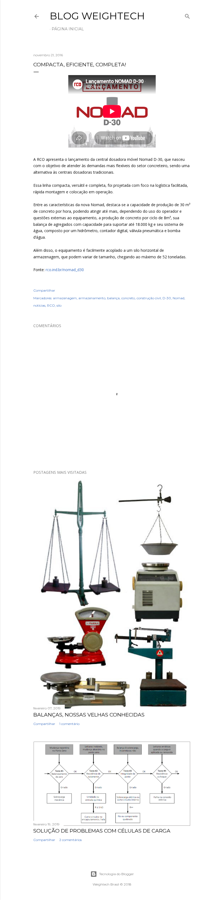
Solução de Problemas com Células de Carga (101, 831)
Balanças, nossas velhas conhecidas (89, 715)
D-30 (167, 298)
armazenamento (91, 298)
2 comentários (70, 840)
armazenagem (65, 298)
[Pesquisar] (187, 15)
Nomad (178, 298)
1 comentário (69, 724)
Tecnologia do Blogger (116, 874)
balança (113, 298)
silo (59, 305)
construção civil (149, 298)
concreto (128, 298)
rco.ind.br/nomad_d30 (65, 269)
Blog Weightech (97, 16)
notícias (39, 305)
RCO (51, 305)
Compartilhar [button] (44, 290)
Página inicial (68, 28)
